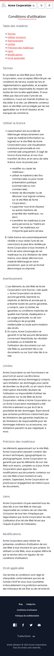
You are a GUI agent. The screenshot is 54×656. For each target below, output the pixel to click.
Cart (41, 5)
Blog (21, 604)
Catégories (30, 604)
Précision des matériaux (20, 47)
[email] (39, 625)
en (34, 636)
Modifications (14, 54)
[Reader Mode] (15, 625)
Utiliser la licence (16, 37)
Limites (11, 44)
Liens (10, 51)
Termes (11, 33)
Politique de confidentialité (27, 616)
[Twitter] (31, 625)
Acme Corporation (19, 5)
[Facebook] (23, 625)
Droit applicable (16, 58)
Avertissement (15, 40)
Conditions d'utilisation (27, 610)
